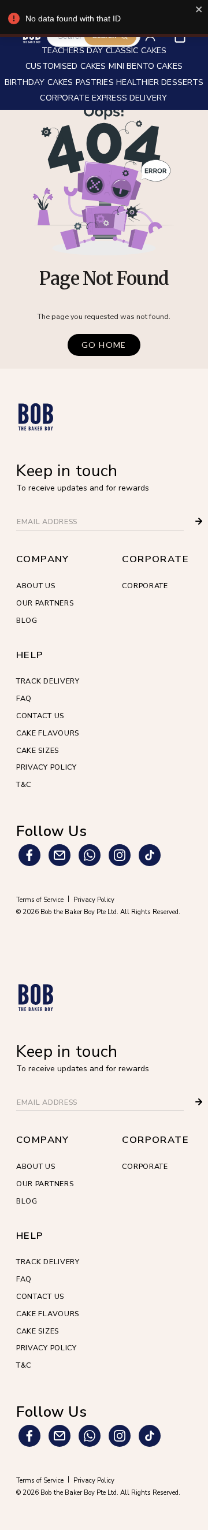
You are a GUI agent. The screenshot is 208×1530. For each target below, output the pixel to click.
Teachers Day (72, 51)
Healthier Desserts (160, 83)
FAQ (24, 698)
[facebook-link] (29, 855)
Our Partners (44, 603)
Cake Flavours (47, 733)
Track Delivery (48, 681)
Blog (27, 620)
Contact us (40, 716)
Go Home (104, 345)
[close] (199, 9)
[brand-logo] (35, 417)
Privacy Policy (46, 767)
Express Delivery (129, 98)
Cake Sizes (37, 750)
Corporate (145, 586)
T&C (23, 784)
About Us (35, 586)
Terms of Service (40, 900)
